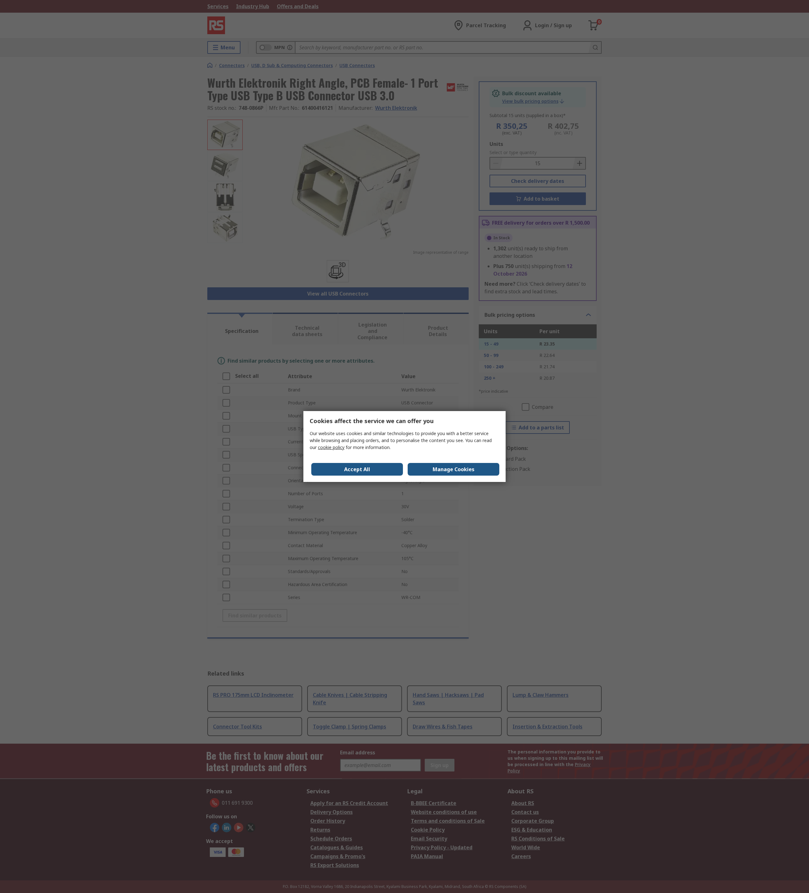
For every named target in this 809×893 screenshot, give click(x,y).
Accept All (357, 469)
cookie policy (331, 447)
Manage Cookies (453, 469)
